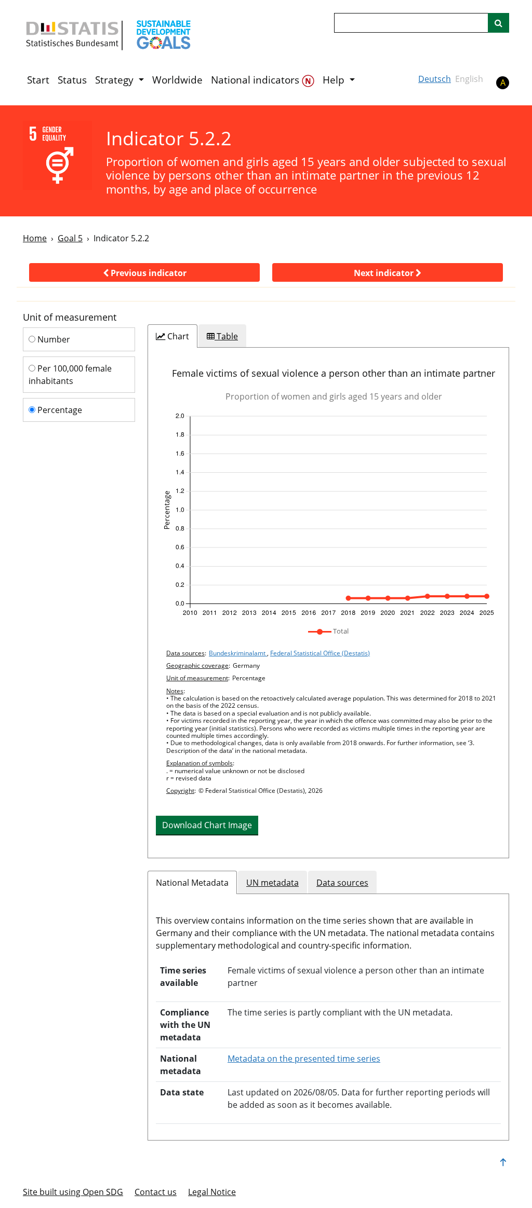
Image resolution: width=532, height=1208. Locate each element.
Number (52, 339)
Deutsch (434, 79)
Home (35, 238)
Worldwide (177, 80)
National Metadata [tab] (192, 882)
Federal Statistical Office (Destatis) (320, 653)
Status (72, 80)
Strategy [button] (115, 80)
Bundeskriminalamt (238, 653)
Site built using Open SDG (73, 1192)
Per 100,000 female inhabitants (70, 375)
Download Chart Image (207, 825)
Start (38, 80)
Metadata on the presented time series (304, 1058)
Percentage (58, 410)
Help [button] (335, 80)
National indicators (256, 80)
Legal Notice (212, 1192)
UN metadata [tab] (272, 882)
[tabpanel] (328, 602)
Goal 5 (70, 238)
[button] (144, 272)
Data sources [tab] (342, 882)
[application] (328, 515)
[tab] (172, 336)
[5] (57, 155)
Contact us (156, 1192)
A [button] (503, 82)
